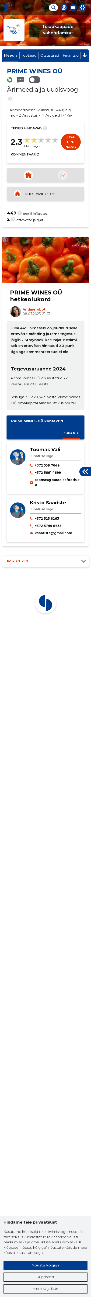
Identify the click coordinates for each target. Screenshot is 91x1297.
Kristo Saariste (48, 502)
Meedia (11, 55)
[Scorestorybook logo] (6, 7)
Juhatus (71, 433)
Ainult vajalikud (45, 1289)
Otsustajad (49, 55)
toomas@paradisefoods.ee (57, 482)
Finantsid (71, 55)
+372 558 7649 (47, 465)
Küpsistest (45, 1277)
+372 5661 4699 (48, 472)
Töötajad (28, 55)
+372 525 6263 (47, 518)
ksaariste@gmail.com (53, 533)
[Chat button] (63, 7)
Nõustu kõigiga (46, 1265)
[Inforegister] (62, 175)
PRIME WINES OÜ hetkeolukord (36, 296)
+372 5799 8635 (48, 526)
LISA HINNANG (71, 142)
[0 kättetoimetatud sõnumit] (20, 80)
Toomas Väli (45, 449)
